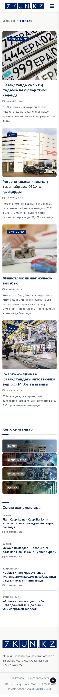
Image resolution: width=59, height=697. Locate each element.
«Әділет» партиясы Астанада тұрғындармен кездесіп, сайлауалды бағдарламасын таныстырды (29, 576)
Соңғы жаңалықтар (20, 507)
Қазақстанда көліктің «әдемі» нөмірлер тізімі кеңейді (24, 90)
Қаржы (6, 515)
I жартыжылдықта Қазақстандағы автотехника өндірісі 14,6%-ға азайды (28, 379)
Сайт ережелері (38, 678)
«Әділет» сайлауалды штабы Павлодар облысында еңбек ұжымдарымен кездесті (23, 605)
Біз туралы (17, 678)
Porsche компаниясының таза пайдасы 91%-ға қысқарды (25, 186)
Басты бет (8, 20)
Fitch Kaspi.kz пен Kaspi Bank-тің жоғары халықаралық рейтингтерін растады (27, 523)
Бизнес (7, 544)
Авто (12, 135)
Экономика (17, 231)
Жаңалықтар (18, 38)
